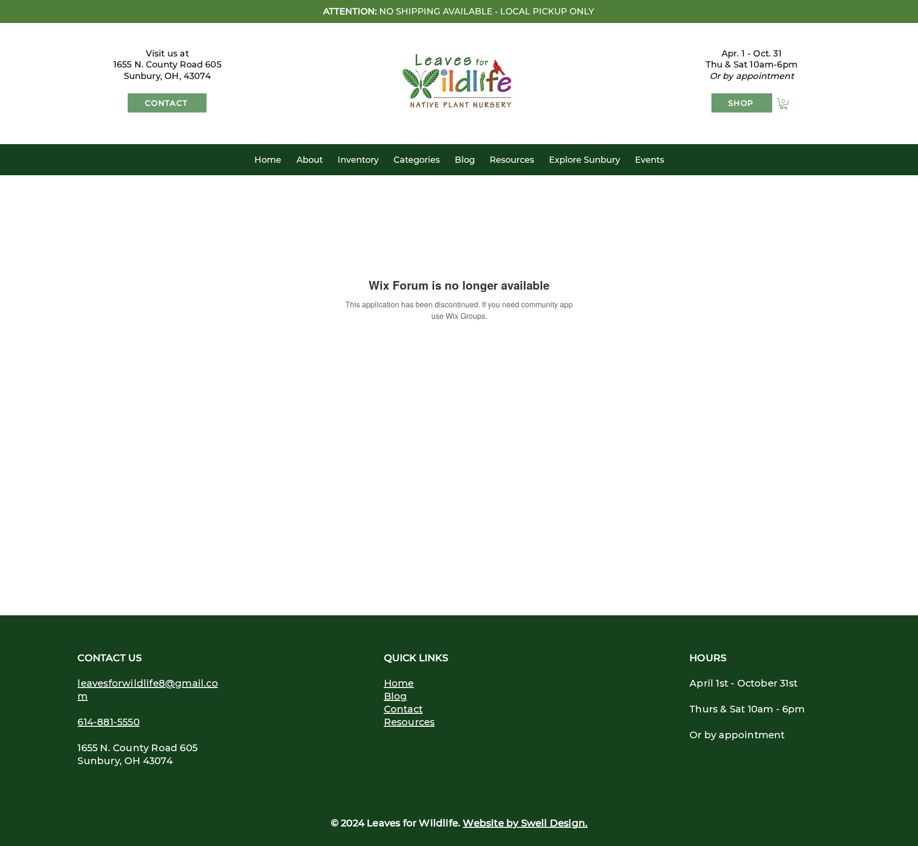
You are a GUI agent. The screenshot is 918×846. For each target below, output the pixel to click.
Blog (395, 696)
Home (399, 683)
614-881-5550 (108, 722)
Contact (403, 709)
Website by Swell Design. (525, 823)
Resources (409, 722)
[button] (783, 104)
